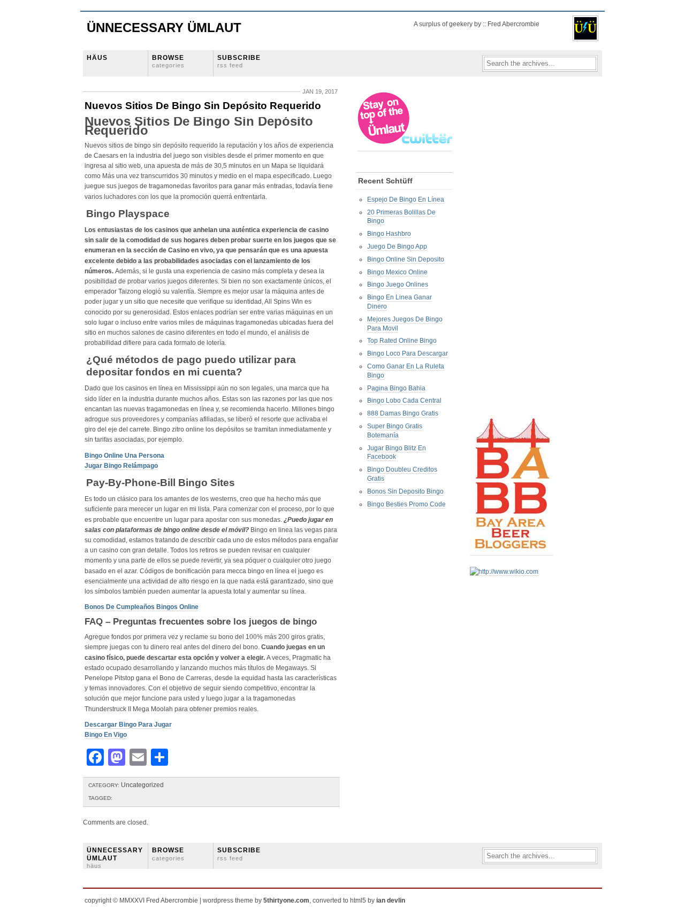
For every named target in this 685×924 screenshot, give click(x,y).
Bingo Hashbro (389, 233)
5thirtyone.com (286, 900)
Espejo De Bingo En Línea (405, 199)
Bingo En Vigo (106, 734)
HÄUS (97, 57)
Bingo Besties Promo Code (406, 504)
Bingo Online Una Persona (124, 455)
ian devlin (390, 900)
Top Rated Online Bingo (402, 340)
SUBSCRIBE (239, 61)
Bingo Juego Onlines (397, 284)
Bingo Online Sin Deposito (405, 259)
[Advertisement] (512, 251)
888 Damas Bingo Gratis (402, 413)
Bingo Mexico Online (397, 272)
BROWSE (168, 61)
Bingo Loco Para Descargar (407, 353)
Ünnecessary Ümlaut (164, 27)
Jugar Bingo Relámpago (121, 465)
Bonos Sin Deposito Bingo (405, 491)
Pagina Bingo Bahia (396, 388)
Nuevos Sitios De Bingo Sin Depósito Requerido (203, 105)
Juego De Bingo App (397, 246)
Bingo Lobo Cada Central (404, 400)
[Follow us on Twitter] (405, 147)
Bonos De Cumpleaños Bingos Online (142, 607)
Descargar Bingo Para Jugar (128, 724)
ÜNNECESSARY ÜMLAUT (115, 857)
